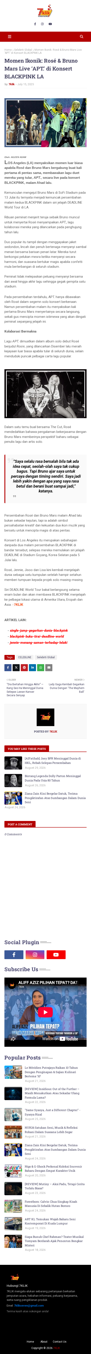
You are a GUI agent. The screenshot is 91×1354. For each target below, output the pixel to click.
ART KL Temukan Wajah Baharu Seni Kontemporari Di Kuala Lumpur (50, 1221)
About (43, 1341)
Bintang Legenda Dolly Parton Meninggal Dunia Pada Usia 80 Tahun (53, 778)
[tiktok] (77, 954)
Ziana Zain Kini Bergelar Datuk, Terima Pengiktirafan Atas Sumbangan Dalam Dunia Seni (55, 798)
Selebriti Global (23, 49)
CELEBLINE (24, 657)
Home (8, 49)
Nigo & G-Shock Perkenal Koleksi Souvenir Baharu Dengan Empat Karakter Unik (53, 1168)
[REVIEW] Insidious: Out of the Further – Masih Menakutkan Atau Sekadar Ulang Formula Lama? (52, 1093)
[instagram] (42, 24)
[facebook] (35, 24)
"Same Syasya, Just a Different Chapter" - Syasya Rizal (52, 1112)
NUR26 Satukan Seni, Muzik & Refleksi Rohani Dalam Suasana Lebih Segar (51, 1130)
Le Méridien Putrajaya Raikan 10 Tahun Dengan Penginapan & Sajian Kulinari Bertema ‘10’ (51, 1072)
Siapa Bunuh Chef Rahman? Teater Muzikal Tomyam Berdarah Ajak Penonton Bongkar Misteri (54, 1241)
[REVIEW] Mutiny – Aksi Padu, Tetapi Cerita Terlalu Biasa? (55, 1186)
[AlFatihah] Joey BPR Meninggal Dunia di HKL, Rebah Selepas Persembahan (53, 760)
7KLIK (56, 1348)
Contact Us (59, 1341)
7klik (12, 84)
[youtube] (50, 24)
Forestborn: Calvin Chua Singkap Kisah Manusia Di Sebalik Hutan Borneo (51, 1204)
